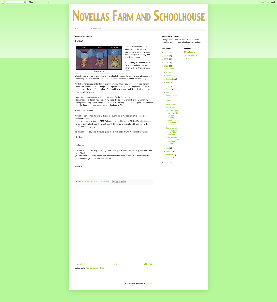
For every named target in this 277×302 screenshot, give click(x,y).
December (170, 69)
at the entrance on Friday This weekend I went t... (172, 141)
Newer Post (80, 264)
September (170, 79)
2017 (166, 52)
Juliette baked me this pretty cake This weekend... (172, 131)
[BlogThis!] (116, 181)
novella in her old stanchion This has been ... (172, 123)
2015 (166, 59)
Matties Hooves (172, 104)
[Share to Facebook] (122, 181)
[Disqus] (114, 224)
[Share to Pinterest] (124, 181)
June (168, 89)
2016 (166, 56)
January (169, 158)
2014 (166, 63)
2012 (166, 162)
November (170, 72)
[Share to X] (119, 181)
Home (75, 28)
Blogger (149, 283)
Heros (168, 101)
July (168, 86)
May (168, 92)
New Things (170, 108)
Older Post (148, 264)
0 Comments (104, 181)
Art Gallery (96, 28)
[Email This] (113, 181)
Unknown (191, 52)
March (169, 151)
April (168, 148)
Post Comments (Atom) (95, 268)
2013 (166, 66)
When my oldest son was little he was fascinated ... (172, 114)
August (169, 82)
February (170, 155)
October (169, 76)
